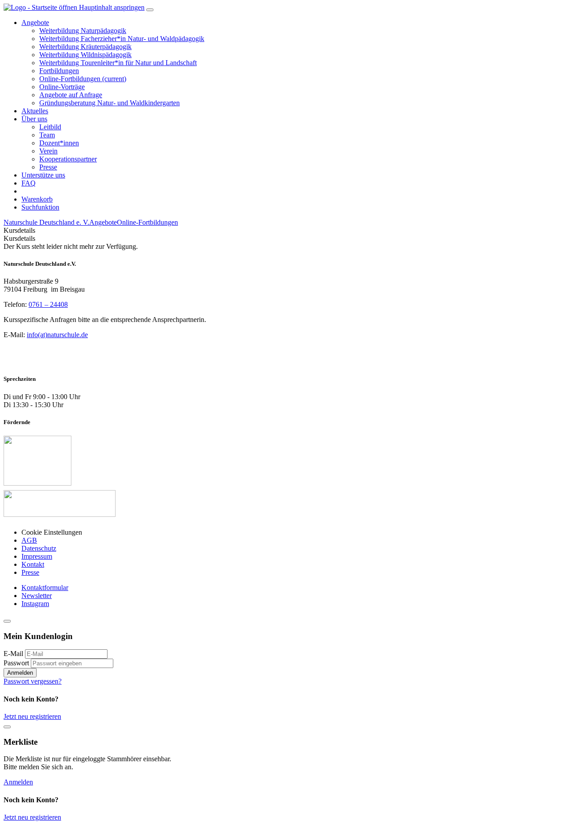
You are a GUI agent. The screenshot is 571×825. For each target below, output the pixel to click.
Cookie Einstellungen (51, 532)
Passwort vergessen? (33, 681)
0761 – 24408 (48, 304)
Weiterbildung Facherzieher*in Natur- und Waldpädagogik (121, 38)
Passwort (16, 663)
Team (47, 135)
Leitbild (50, 127)
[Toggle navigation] (149, 9)
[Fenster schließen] (7, 727)
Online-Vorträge (62, 87)
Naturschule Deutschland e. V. (46, 222)
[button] (35, 22)
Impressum (36, 556)
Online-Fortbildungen (82, 78)
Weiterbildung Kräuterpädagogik (85, 46)
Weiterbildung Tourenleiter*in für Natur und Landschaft (118, 62)
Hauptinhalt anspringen (112, 7)
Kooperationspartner (68, 159)
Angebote (103, 222)
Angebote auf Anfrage (70, 95)
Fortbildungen (59, 70)
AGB (29, 540)
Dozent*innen (59, 143)
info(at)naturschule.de (57, 334)
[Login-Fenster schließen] (7, 621)
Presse (48, 167)
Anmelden (20, 672)
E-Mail (13, 653)
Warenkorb (37, 199)
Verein (48, 151)
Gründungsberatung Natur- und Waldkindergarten (109, 103)
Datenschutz (38, 548)
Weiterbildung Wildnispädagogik (85, 54)
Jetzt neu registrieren (32, 716)
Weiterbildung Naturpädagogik (82, 30)
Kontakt (32, 564)
